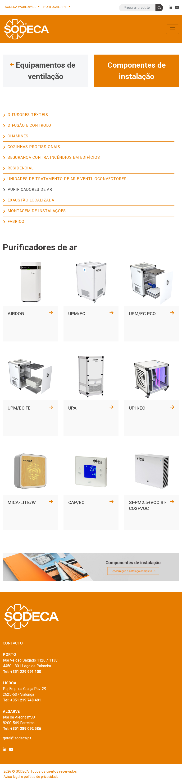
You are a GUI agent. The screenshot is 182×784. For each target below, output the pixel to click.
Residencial (21, 168)
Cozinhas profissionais (34, 147)
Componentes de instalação (137, 71)
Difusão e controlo (29, 125)
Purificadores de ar (30, 189)
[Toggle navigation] (172, 29)
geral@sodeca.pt (17, 738)
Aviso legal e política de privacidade (31, 777)
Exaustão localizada (31, 200)
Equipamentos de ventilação (45, 71)
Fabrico (16, 221)
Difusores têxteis (28, 114)
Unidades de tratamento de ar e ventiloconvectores (67, 179)
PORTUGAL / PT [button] (55, 7)
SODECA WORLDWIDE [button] (21, 7)
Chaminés (18, 136)
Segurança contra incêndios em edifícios (54, 157)
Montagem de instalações (37, 211)
